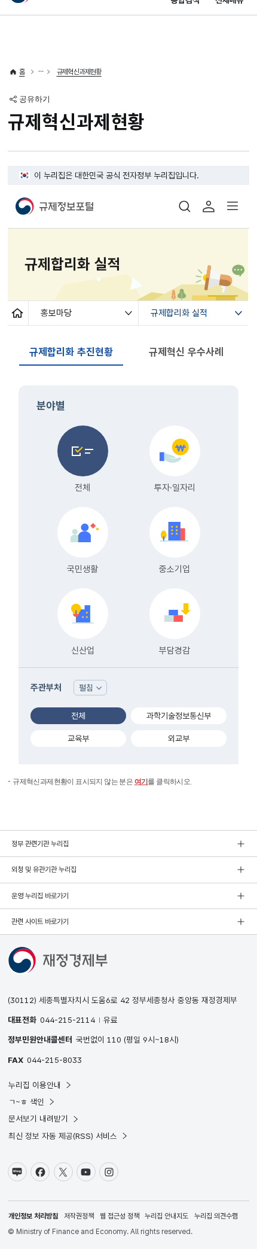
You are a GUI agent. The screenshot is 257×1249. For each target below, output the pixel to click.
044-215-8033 (54, 1060)
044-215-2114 (67, 1020)
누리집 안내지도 (166, 1216)
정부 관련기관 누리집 (40, 844)
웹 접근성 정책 (119, 1216)
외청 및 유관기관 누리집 (44, 869)
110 (114, 1039)
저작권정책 (79, 1216)
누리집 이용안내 (34, 1085)
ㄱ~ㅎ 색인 (26, 1102)
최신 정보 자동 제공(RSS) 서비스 (62, 1136)
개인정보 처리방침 (33, 1216)
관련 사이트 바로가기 (40, 921)
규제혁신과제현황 (79, 72)
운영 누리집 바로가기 (40, 896)
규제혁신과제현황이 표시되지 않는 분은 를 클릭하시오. (102, 781)
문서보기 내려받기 (38, 1118)
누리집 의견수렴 (216, 1216)
